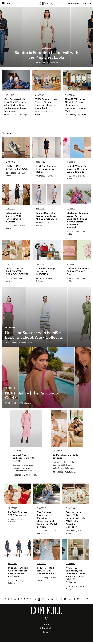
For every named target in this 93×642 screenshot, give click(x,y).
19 (74, 599)
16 (60, 599)
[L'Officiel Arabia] (46, 3)
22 (87, 599)
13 (47, 599)
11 (39, 599)
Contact (46, 632)
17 (65, 599)
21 (82, 599)
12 (43, 599)
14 (52, 599)
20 (78, 599)
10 (34, 599)
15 (56, 599)
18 (69, 599)
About (46, 624)
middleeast (73, 3)
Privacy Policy (46, 628)
